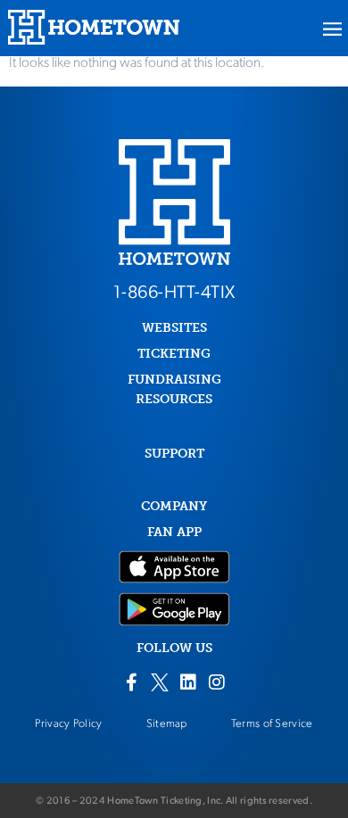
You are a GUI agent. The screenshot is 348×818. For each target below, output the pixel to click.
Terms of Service (272, 724)
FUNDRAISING (174, 379)
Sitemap (166, 724)
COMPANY (174, 506)
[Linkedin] (188, 682)
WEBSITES (174, 327)
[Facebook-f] (131, 682)
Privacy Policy (68, 724)
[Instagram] (217, 682)
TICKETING (174, 353)
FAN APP (174, 532)
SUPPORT (174, 453)
